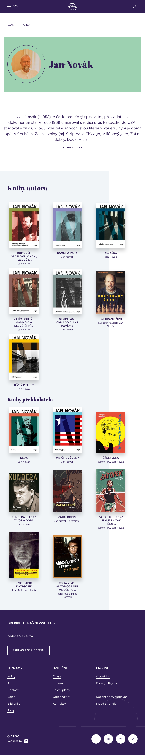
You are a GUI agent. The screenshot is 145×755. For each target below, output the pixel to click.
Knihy (11, 676)
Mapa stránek (106, 703)
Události (13, 690)
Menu (16, 6)
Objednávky (61, 697)
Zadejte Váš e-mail (20, 636)
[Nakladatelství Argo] (72, 6)
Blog (10, 710)
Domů (10, 25)
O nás (57, 676)
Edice (11, 697)
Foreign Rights (106, 683)
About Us (103, 676)
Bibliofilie (13, 703)
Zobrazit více (73, 147)
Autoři (26, 25)
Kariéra (58, 683)
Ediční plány (61, 690)
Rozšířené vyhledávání (112, 697)
